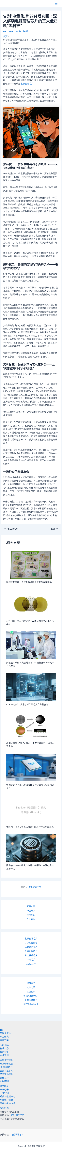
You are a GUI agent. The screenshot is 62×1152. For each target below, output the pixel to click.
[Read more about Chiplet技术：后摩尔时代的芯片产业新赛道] (31, 687)
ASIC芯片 (31, 963)
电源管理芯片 (31, 938)
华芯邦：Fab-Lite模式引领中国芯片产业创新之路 (30, 826)
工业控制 (31, 991)
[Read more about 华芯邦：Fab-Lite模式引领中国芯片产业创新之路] (31, 809)
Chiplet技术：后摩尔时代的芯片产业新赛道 (27, 704)
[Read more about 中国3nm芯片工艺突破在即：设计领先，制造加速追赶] (31, 767)
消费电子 (31, 983)
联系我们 (4, 1108)
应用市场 (31, 906)
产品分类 (4, 1036)
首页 (2, 1029)
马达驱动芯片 (31, 955)
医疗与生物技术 (31, 1004)
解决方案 (4, 1040)
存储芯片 (31, 959)
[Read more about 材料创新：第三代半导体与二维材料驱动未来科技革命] (31, 603)
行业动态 (31, 910)
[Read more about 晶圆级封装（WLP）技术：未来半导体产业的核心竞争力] (31, 725)
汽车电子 (31, 987)
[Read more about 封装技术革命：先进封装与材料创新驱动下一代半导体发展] (31, 645)
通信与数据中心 (31, 996)
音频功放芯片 (31, 951)
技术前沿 (31, 915)
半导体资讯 (5, 1033)
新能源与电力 (31, 1000)
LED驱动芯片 (31, 947)
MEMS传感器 (31, 942)
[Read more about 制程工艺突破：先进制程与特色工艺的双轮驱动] (31, 564)
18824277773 (34, 887)
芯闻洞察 (8, 3)
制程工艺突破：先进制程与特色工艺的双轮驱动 (29, 582)
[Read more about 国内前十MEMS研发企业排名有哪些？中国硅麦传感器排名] (31, 848)
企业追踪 (31, 919)
